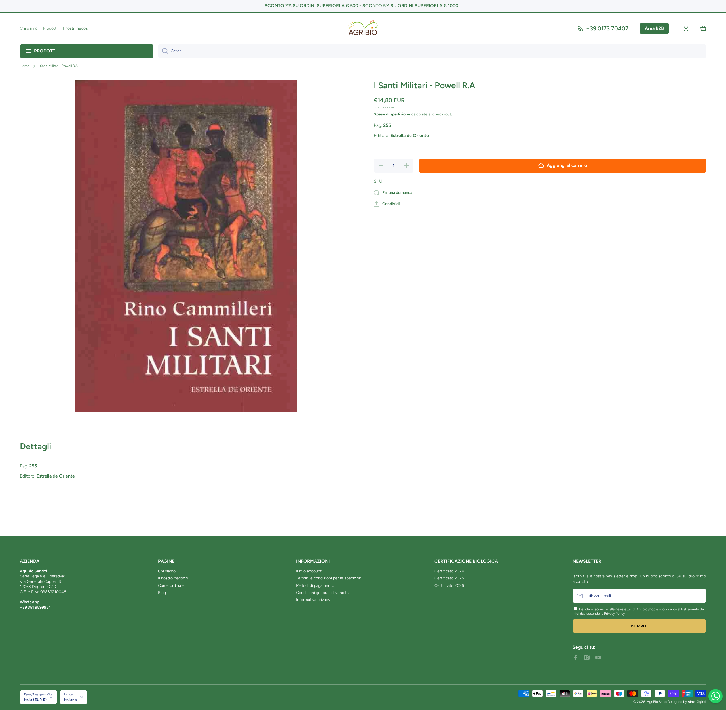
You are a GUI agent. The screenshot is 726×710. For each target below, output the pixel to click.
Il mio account (309, 571)
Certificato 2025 (449, 578)
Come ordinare (171, 585)
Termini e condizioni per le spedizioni (329, 578)
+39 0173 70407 (607, 28)
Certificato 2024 (449, 571)
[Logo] (363, 28)
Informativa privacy (313, 599)
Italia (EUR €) (35, 699)
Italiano (70, 699)
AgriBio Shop (657, 702)
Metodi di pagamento (315, 585)
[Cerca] (163, 51)
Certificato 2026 (449, 585)
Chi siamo (167, 571)
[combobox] (432, 51)
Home (24, 66)
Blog (162, 592)
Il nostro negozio (173, 578)
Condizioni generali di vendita (322, 592)
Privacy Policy (614, 614)
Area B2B (654, 28)
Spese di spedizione (392, 114)
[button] (703, 28)
